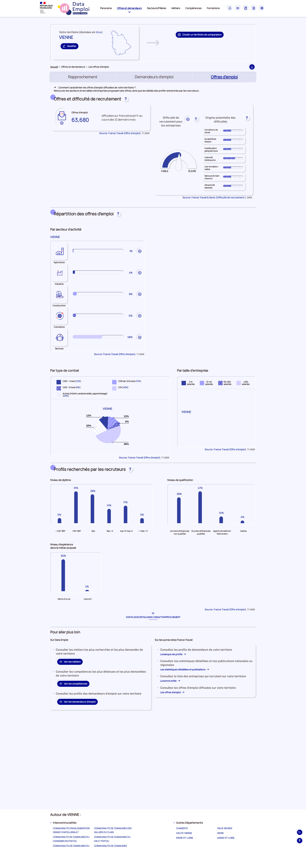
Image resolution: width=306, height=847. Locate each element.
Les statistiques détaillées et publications (183, 669)
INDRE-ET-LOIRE (184, 837)
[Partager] (299, 832)
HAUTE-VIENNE (184, 833)
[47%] (201, 507)
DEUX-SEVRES (224, 828)
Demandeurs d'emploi (154, 76)
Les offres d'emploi (170, 692)
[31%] (77, 507)
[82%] (64, 575)
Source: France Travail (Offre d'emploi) (120, 133)
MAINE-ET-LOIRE (225, 837)
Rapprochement (82, 76)
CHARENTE (182, 828)
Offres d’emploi (225, 77)
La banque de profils (171, 654)
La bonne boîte (168, 680)
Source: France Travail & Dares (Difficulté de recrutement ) (214, 197)
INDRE (220, 833)
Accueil (54, 66)
